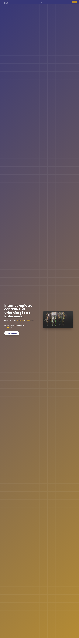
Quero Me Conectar (12, 333)
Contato (50, 2)
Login (74, 2)
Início (30, 2)
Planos (35, 2)
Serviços (41, 2)
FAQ (46, 2)
